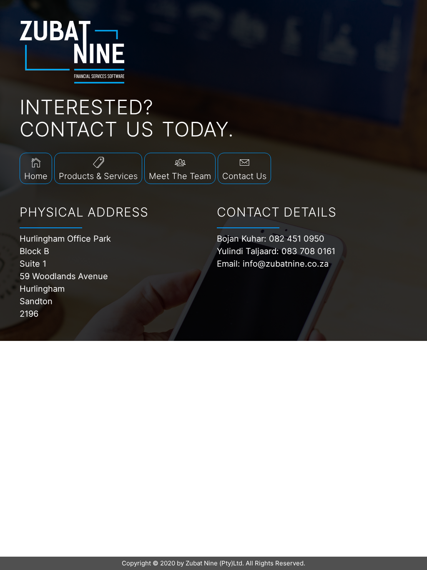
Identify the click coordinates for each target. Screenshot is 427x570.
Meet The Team (180, 176)
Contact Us (244, 176)
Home (36, 176)
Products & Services (98, 176)
